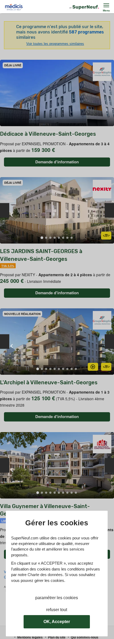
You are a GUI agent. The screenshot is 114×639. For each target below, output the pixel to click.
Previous (4, 210)
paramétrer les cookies (56, 597)
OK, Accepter (56, 621)
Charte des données (45, 574)
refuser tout (56, 609)
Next (109, 210)
